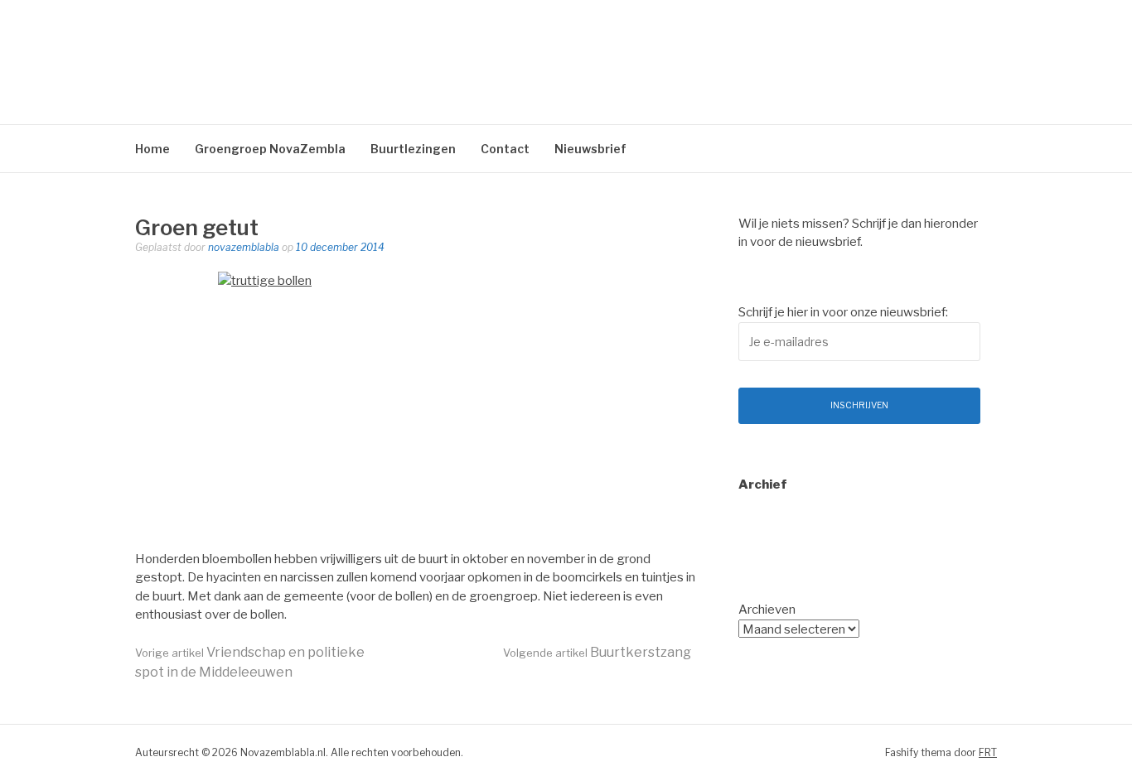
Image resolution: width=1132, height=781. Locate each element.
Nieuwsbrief (590, 149)
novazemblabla (243, 247)
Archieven (767, 609)
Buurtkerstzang (597, 652)
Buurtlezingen (413, 149)
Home (152, 149)
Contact (505, 149)
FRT (988, 752)
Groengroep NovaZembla (270, 149)
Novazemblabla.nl (310, 54)
